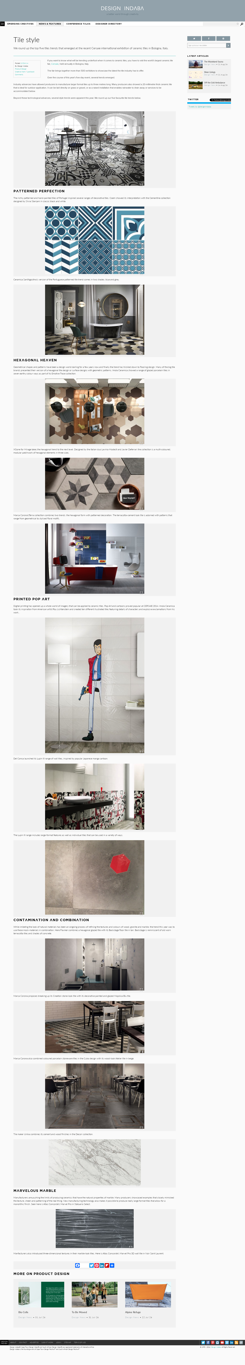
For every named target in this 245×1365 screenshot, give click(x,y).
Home (2, 24)
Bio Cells (23, 1312)
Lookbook (30, 71)
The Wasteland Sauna (213, 61)
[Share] (112, 1265)
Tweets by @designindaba (200, 106)
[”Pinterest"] (223, 38)
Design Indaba (216, 1347)
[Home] (122, 9)
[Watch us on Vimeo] (227, 1342)
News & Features (50, 24)
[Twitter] (91, 1265)
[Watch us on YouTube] (222, 1342)
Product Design (21, 69)
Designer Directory (109, 24)
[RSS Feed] (236, 1342)
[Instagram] (217, 1342)
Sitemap (67, 1342)
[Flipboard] (107, 1265)
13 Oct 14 (24, 63)
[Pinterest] (96, 1265)
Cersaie (55, 64)
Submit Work (47, 1342)
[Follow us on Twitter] (194, 38)
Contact (23, 1342)
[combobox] (221, 24)
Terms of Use (80, 1342)
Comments (19, 74)
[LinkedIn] (102, 1265)
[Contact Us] (241, 1342)
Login (58, 1342)
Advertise (34, 1342)
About (13, 1342)
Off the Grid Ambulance (214, 82)
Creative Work (20, 71)
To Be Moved (79, 1312)
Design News (25, 1317)
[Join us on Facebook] (209, 38)
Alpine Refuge (133, 1312)
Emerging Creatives (20, 24)
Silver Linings (209, 72)
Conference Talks (78, 24)
